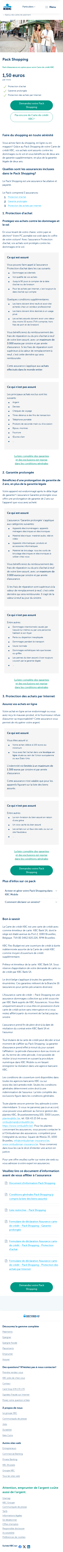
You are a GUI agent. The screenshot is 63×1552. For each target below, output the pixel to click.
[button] (50, 7)
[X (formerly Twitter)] (24, 1546)
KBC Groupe (8, 1502)
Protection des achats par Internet (24, 206)
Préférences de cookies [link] (13, 1537)
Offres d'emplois (10, 1524)
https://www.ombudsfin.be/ (17, 1125)
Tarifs (4, 1511)
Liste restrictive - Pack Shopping (27, 1210)
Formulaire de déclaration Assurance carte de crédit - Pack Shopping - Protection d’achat (33, 1245)
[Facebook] (20, 1546)
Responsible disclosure (13, 1528)
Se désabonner (9, 1520)
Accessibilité (8, 1533)
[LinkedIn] (28, 1546)
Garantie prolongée (17, 201)
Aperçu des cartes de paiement (18, 15)
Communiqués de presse (14, 1507)
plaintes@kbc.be (11, 1118)
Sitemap (6, 1498)
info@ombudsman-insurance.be (31, 1140)
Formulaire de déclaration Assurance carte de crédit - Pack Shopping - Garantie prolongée (33, 1225)
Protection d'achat (17, 197)
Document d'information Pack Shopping (32, 1183)
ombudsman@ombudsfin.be (17, 1122)
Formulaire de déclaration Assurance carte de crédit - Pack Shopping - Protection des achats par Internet (33, 1265)
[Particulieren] (7, 7)
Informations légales (12, 1515)
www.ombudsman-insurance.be (20, 1144)
